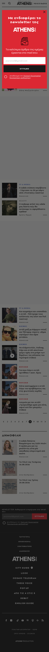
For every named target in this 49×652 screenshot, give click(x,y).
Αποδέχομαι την (25, 77)
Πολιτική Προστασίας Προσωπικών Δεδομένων (25, 77)
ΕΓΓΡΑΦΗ (24, 69)
